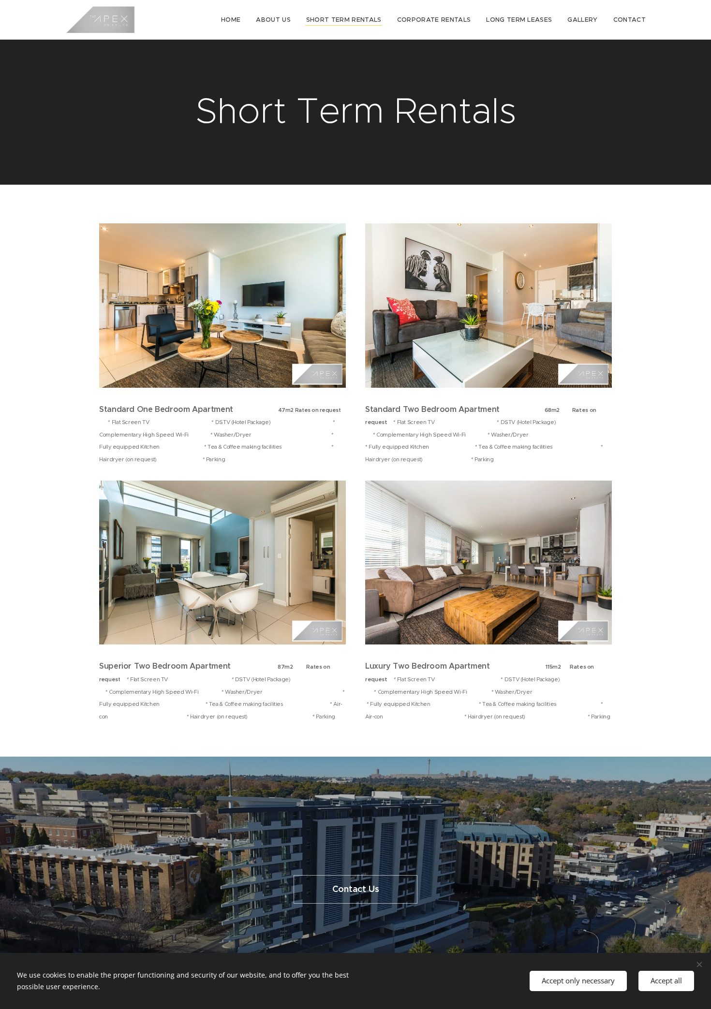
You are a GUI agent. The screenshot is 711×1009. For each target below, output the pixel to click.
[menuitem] (233, 20)
